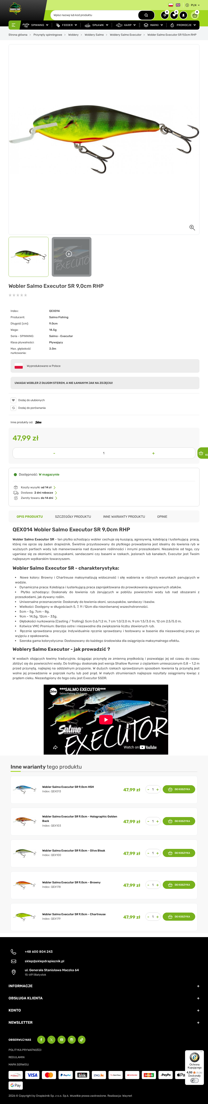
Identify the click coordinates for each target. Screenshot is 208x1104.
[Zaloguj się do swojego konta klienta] (183, 15)
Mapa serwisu (19, 1064)
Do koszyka (182, 789)
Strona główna (18, 35)
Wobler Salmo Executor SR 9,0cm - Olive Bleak (73, 850)
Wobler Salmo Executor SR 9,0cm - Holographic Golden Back (79, 819)
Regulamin (17, 1057)
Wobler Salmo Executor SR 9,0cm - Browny (71, 882)
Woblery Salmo (94, 35)
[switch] (195, 1080)
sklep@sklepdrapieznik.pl (44, 961)
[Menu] (201, 1052)
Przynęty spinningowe (48, 35)
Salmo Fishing (58, 317)
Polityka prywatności (25, 1050)
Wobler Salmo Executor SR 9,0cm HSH (68, 787)
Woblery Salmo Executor (125, 35)
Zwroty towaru (37, 498)
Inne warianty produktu (124, 517)
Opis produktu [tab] (30, 517)
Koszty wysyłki (36, 487)
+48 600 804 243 (39, 952)
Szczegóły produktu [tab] (73, 517)
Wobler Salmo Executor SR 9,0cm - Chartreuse (74, 914)
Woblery (73, 35)
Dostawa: (37, 492)
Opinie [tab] (162, 517)
